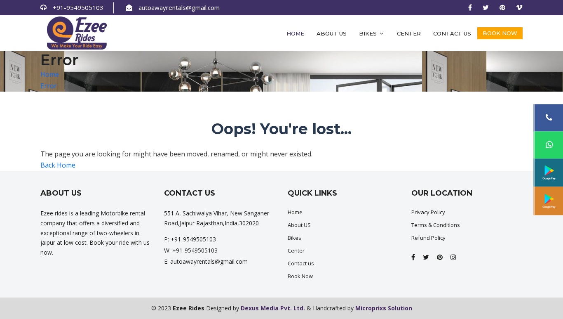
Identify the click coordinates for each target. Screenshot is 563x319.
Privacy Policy (428, 212)
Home (295, 33)
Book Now (500, 33)
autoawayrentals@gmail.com (179, 7)
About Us (332, 33)
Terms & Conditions (435, 225)
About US (299, 225)
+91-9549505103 (78, 7)
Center (409, 33)
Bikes (368, 33)
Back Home (57, 165)
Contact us (452, 33)
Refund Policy (428, 237)
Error (48, 85)
